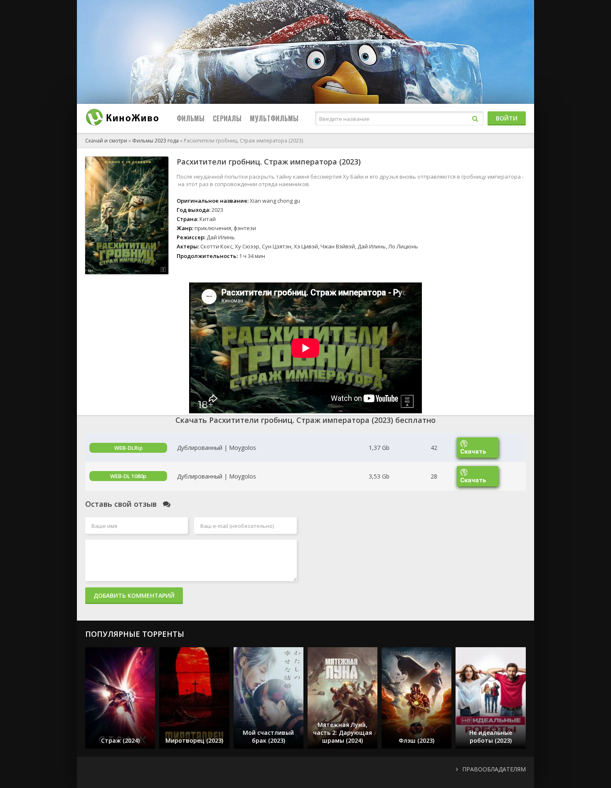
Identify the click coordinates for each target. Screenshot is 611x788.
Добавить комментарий (134, 595)
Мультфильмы (274, 118)
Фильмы (190, 118)
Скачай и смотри (106, 140)
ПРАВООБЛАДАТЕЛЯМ (494, 769)
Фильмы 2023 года (155, 140)
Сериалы (227, 118)
